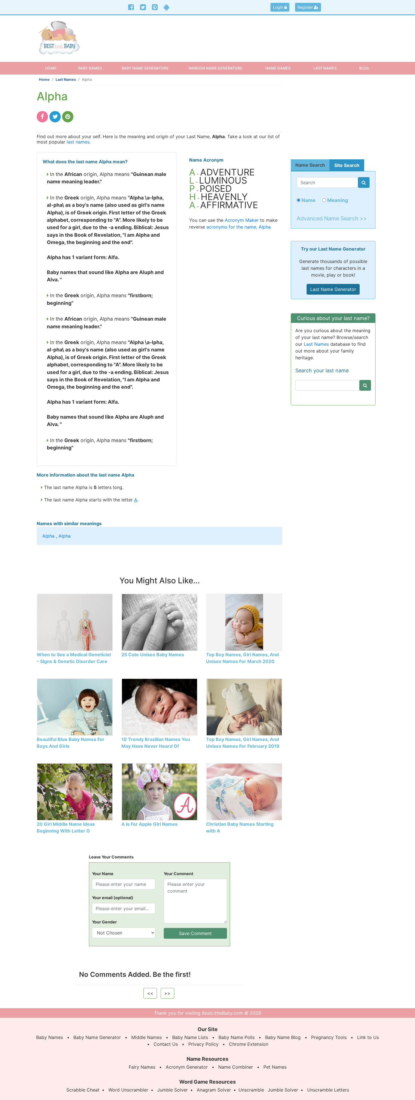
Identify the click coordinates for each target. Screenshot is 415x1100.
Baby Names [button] (90, 68)
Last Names (66, 79)
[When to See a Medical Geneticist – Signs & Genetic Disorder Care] (74, 622)
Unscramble (251, 1090)
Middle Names (146, 1037)
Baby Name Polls (237, 1037)
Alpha (48, 536)
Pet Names (275, 1067)
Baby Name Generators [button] (145, 68)
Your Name (102, 873)
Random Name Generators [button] (215, 68)
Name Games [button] (277, 68)
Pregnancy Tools (329, 1037)
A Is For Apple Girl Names (149, 824)
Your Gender (104, 921)
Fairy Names (142, 1067)
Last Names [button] (325, 68)
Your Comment (178, 873)
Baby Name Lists (190, 1037)
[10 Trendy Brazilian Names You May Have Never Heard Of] (159, 706)
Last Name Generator (333, 289)
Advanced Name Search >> (332, 218)
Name (307, 200)
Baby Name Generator (97, 1037)
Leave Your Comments (111, 857)
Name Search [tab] (310, 165)
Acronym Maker (242, 220)
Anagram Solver (214, 1090)
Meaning (337, 200)
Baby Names (49, 1037)
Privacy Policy (203, 1044)
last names (78, 142)
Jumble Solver (172, 1090)
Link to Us (368, 1037)
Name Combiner (235, 1067)
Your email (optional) (112, 897)
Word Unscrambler (128, 1090)
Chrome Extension (248, 1044)
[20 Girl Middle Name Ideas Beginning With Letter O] (74, 791)
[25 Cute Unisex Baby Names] (159, 622)
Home (55, 68)
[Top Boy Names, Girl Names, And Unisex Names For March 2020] (244, 622)
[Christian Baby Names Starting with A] (244, 791)
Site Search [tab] (346, 165)
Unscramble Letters (328, 1090)
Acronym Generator (187, 1067)
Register (306, 7)
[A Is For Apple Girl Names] (159, 791)
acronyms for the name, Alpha (238, 227)
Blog (364, 68)
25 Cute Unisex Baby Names (152, 654)
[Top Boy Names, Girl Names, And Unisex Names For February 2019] (244, 706)
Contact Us (166, 1044)
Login (278, 7)
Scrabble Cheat (82, 1090)
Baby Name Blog (283, 1037)
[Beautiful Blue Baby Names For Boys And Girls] (74, 706)
